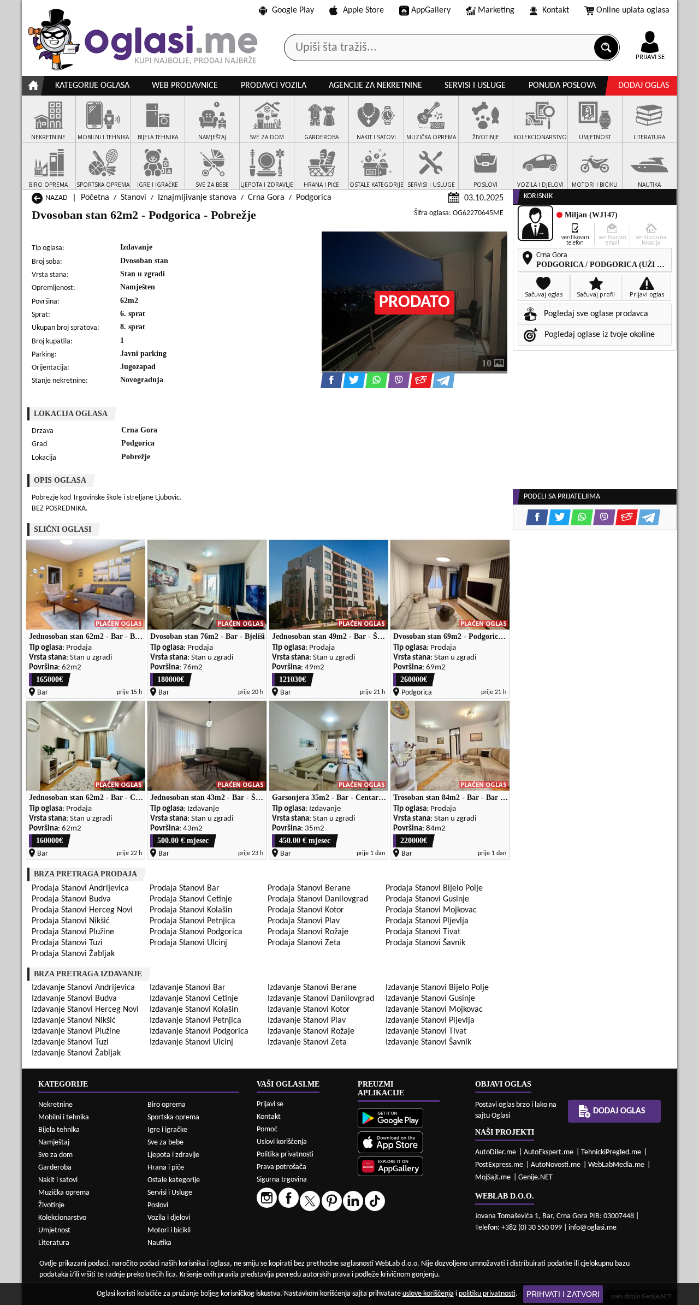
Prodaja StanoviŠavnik (425, 943)
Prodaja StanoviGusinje (427, 899)
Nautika (159, 1243)
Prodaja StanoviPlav (304, 921)
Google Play (293, 10)
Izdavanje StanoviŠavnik (428, 1042)
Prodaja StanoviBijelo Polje (434, 888)
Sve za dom (55, 1155)
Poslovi (157, 1205)
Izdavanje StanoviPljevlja (430, 1020)
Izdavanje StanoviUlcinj (191, 1042)
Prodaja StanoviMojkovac (431, 910)
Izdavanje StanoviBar (188, 987)
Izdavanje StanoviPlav (307, 1020)
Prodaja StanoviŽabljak (73, 954)
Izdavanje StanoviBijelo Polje (437, 987)
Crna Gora (266, 197)
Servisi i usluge (475, 85)
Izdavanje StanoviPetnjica (195, 1020)
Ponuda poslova (562, 85)
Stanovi (133, 197)
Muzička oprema (64, 1193)
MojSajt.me (493, 1177)
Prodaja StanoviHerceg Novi (82, 910)
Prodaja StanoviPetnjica (192, 921)
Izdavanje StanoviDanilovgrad (321, 998)
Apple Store (363, 10)
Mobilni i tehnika (63, 1117)
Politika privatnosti (285, 1154)
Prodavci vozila (273, 85)
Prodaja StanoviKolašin (191, 910)
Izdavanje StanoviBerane (312, 987)
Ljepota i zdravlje (173, 1155)
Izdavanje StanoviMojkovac (434, 1009)
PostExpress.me (499, 1165)
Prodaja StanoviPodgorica (196, 932)
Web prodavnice (185, 85)
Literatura (53, 1243)
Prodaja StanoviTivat (423, 932)
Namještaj (53, 1142)
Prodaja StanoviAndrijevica (80, 888)
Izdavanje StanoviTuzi (70, 1042)
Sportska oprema (173, 1117)
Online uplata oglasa (633, 10)
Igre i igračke (167, 1130)
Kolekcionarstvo (62, 1218)
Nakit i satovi (58, 1180)
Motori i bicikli (169, 1230)
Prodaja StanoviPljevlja (427, 921)
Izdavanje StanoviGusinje (430, 998)
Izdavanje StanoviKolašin (194, 1009)
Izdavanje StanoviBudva (74, 998)
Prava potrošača (281, 1167)
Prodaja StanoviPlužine (73, 932)
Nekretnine (55, 1105)
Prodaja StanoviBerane (309, 888)
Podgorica (313, 197)
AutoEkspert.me (548, 1152)
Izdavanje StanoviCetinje (194, 998)
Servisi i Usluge (169, 1193)
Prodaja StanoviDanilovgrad (318, 899)
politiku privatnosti (487, 1294)
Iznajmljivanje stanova (197, 197)
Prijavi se (270, 1104)
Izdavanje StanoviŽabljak (76, 1053)
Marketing (496, 10)
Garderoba (55, 1168)
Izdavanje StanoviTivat (426, 1031)
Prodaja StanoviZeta (304, 943)
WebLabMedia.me (616, 1165)
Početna (95, 197)
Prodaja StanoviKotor (306, 910)
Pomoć (267, 1129)
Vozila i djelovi (168, 1218)
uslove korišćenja (428, 1294)
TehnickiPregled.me (611, 1152)
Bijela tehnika (59, 1130)
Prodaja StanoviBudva (71, 899)
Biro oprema (166, 1105)
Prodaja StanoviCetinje (191, 899)
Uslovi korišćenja (282, 1142)
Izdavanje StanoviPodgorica (199, 1031)
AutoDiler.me (495, 1152)
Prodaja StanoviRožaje (308, 932)
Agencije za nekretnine (375, 85)
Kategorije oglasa (92, 85)
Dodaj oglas (643, 85)
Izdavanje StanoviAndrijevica (83, 987)
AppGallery (431, 10)
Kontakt (555, 10)
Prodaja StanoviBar (185, 888)
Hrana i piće (165, 1168)
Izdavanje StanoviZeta (307, 1042)
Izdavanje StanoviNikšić (74, 1020)
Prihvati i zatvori (563, 1294)
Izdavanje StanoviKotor (309, 1009)
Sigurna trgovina (282, 1180)
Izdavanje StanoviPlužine (76, 1031)
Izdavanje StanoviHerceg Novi (85, 1009)
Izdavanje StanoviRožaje (311, 1031)
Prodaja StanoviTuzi (67, 943)
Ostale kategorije (173, 1180)
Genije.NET (535, 1177)
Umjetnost (54, 1230)
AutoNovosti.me (555, 1165)
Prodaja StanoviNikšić (71, 921)
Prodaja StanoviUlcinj (188, 943)
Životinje (51, 1205)
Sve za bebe (165, 1142)
